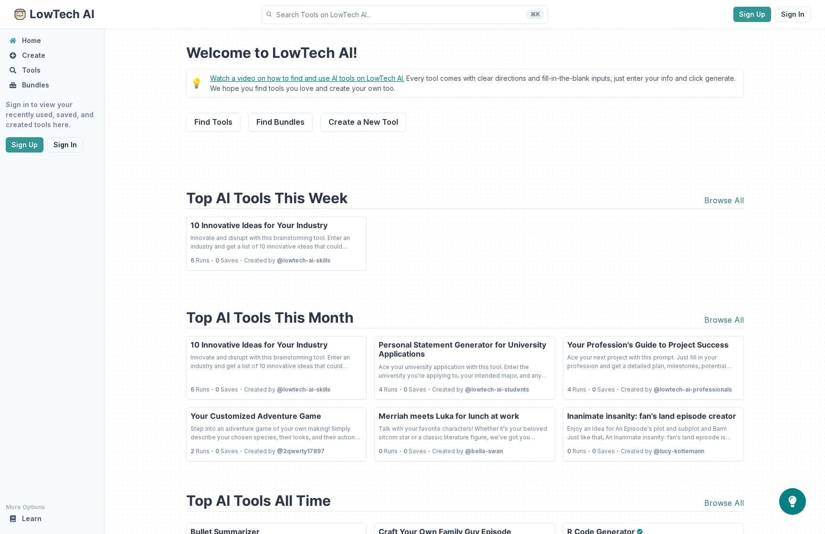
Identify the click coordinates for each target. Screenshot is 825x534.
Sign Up (752, 14)
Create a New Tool (363, 122)
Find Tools (213, 122)
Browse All (724, 200)
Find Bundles (280, 122)
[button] (405, 14)
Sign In (792, 14)
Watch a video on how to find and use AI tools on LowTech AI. (307, 78)
